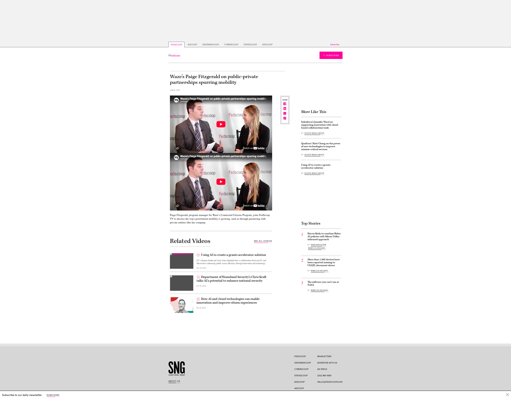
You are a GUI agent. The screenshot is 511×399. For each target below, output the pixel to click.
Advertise (334, 44)
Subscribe (332, 55)
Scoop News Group (314, 133)
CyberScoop (231, 44)
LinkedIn (329, 388)
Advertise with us (327, 362)
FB (318, 388)
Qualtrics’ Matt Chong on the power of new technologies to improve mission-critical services (320, 146)
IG (333, 388)
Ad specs (322, 369)
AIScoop (192, 44)
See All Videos (263, 240)
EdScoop (267, 44)
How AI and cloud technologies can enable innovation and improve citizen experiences (228, 301)
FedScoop (176, 44)
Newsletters (324, 356)
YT (338, 388)
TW (323, 388)
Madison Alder (318, 244)
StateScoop (250, 44)
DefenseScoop (210, 44)
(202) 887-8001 (324, 375)
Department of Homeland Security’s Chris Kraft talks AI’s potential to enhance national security (231, 279)
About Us (174, 381)
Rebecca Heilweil (317, 248)
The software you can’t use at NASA (323, 283)
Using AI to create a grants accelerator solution (233, 255)
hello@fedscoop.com (330, 381)
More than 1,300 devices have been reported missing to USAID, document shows (324, 262)
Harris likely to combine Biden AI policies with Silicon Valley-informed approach (324, 236)
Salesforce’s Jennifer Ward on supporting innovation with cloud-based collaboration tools (320, 124)
